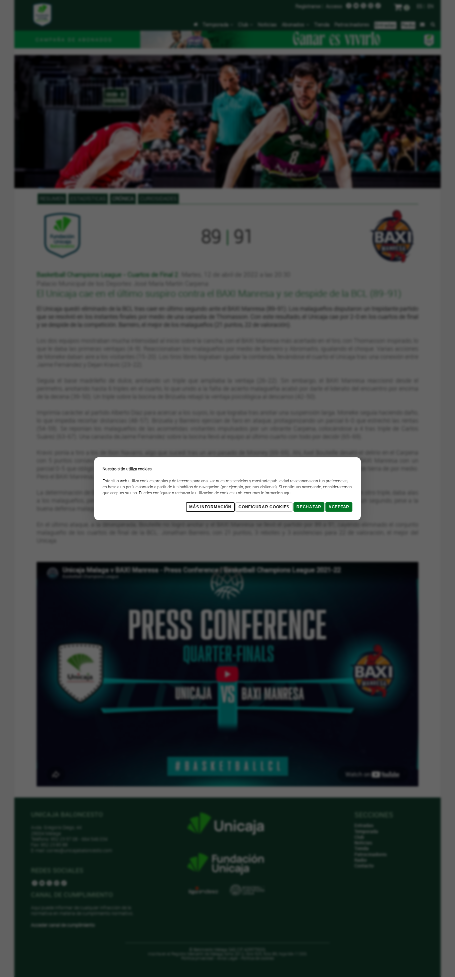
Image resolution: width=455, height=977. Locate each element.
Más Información (210, 507)
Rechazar (308, 507)
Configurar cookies (263, 507)
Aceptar (338, 507)
